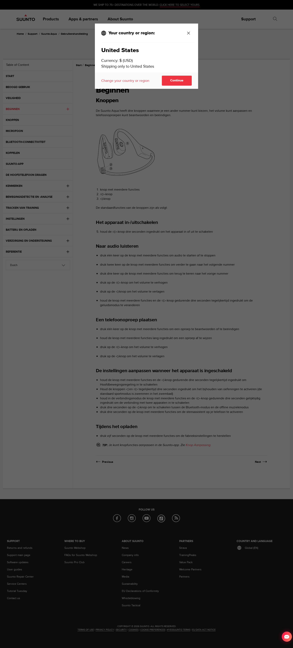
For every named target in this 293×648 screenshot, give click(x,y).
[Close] (188, 33)
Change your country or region (125, 80)
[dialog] (146, 56)
